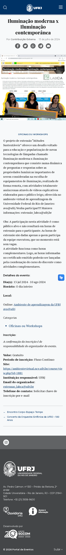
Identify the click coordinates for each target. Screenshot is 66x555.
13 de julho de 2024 (49, 39)
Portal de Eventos (22, 549)
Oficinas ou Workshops (33, 134)
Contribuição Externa (23, 39)
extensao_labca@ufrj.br (18, 386)
